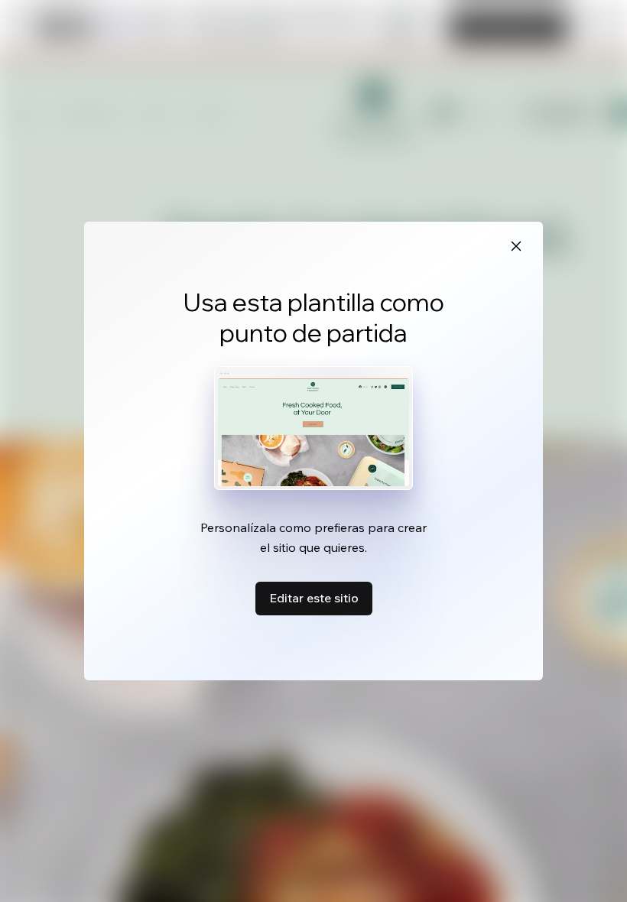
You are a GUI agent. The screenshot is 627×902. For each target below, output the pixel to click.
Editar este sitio (314, 597)
